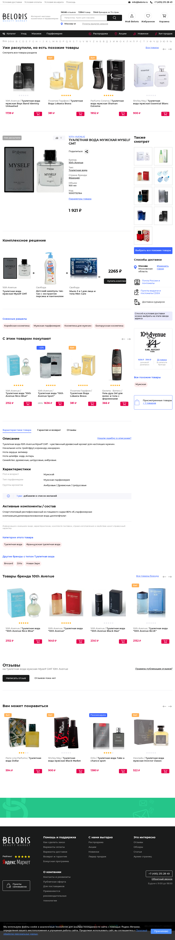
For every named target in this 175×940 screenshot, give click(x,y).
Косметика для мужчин (77, 326)
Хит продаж (165, 34)
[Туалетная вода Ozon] (163, 176)
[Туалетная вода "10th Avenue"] (143, 176)
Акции (122, 34)
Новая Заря (33, 563)
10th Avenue (76, 163)
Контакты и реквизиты (57, 877)
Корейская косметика (17, 326)
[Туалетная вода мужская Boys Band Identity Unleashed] (163, 216)
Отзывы (138, 842)
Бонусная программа (56, 861)
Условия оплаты (33, 2)
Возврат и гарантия (55, 857)
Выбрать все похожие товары (153, 250)
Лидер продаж (97, 857)
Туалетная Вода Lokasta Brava (81, 393)
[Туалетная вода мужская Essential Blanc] (143, 156)
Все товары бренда (147, 576)
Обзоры (138, 847)
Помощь (70, 2)
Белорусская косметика (109, 326)
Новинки (143, 34)
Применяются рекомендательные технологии (54, 896)
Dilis (19, 563)
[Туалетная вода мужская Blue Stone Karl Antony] (143, 216)
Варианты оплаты (54, 847)
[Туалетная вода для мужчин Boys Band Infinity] (143, 196)
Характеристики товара (17, 430)
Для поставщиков (53, 886)
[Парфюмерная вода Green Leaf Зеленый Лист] (163, 156)
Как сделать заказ (54, 842)
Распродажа (100, 34)
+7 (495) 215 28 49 (159, 874)
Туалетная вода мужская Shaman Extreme (107, 103)
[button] (115, 281)
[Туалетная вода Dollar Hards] (143, 236)
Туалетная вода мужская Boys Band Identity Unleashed (23, 103)
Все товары (152, 48)
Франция (74, 178)
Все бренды (5, 41)
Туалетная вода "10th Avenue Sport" (50, 393)
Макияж (36, 34)
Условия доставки (12, 2)
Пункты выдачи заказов (95, 24)
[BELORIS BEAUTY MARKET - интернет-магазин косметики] (14, 18)
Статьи (138, 852)
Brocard (8, 563)
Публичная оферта (54, 882)
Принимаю (161, 931)
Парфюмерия (54, 34)
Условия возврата (54, 2)
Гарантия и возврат (49, 430)
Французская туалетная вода (43, 544)
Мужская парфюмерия (47, 326)
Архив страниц (143, 857)
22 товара (162, 360)
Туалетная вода (78, 170)
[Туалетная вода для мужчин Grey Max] (163, 196)
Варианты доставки (55, 852)
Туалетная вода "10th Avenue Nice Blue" (18, 393)
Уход (23, 34)
